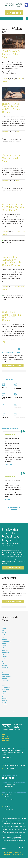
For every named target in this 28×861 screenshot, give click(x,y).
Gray (3, 663)
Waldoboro (5, 695)
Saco (3, 683)
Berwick (4, 632)
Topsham (4, 693)
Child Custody (20, 78)
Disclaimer (7, 854)
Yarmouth (4, 704)
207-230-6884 (9, 768)
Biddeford (4, 637)
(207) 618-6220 (9, 809)
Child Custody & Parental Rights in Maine (11, 54)
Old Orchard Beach (6, 676)
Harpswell (4, 665)
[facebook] (3, 778)
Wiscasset (4, 700)
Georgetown (5, 660)
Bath (3, 630)
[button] (26, 5)
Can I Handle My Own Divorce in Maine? (11, 158)
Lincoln (3, 672)
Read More (4, 81)
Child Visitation (18, 231)
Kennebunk (5, 667)
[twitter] (6, 778)
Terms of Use (18, 852)
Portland (4, 682)
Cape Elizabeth (5, 647)
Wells (3, 696)
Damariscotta (5, 652)
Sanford (4, 685)
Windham (4, 702)
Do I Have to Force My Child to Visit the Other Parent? (13, 207)
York (3, 706)
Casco (3, 649)
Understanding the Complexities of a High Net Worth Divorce (12, 316)
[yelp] (13, 778)
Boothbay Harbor (6, 641)
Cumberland (5, 650)
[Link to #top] (14, 711)
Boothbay (4, 639)
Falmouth (4, 656)
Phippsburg (5, 680)
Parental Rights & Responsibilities (9, 79)
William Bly (5, 78)
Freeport (4, 658)
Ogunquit (4, 678)
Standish (4, 691)
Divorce (17, 131)
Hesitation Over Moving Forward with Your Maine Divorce (11, 108)
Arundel (4, 628)
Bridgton (4, 634)
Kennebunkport (6, 669)
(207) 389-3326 (9, 799)
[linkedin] (10, 778)
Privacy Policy (8, 852)
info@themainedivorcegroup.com (15, 765)
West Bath (4, 698)
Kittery (3, 671)
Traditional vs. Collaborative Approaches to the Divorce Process (12, 261)
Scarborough (5, 689)
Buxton (4, 636)
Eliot (3, 654)
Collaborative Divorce (19, 286)
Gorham (4, 661)
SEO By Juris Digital (18, 854)
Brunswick (4, 645)
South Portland (6, 687)
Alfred (3, 626)
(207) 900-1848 (9, 788)
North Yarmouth (6, 674)
